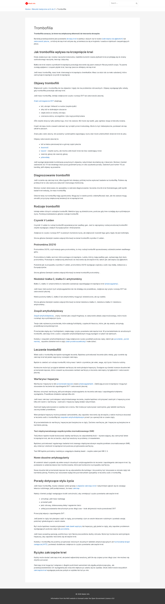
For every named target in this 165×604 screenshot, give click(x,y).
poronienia (65, 529)
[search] (122, 3)
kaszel (43, 151)
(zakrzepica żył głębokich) (112, 39)
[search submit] (137, 3)
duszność (45, 147)
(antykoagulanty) (111, 284)
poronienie (118, 339)
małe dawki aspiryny (74, 526)
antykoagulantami (86, 384)
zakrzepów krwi (40, 570)
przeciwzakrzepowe (65, 384)
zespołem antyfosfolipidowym (72, 417)
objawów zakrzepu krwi (86, 486)
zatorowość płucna (41, 41)
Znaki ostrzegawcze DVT (44, 101)
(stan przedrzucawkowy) (76, 341)
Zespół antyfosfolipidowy (44, 316)
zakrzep (76, 488)
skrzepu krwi (71, 39)
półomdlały (45, 157)
